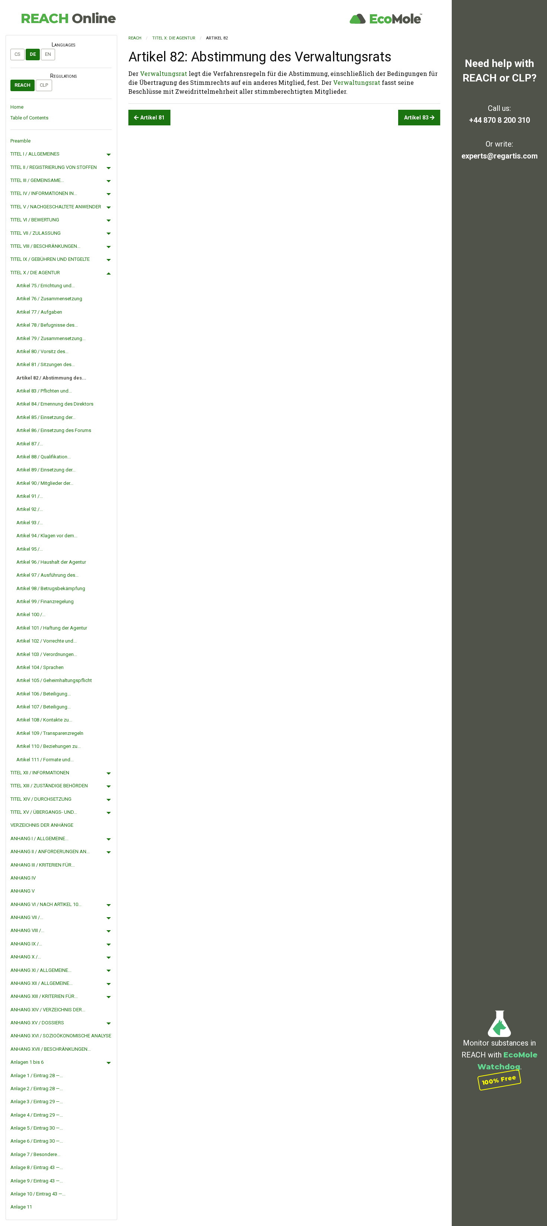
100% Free (499, 1079)
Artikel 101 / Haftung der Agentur (51, 628)
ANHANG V (22, 891)
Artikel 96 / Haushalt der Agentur (51, 562)
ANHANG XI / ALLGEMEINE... (40, 970)
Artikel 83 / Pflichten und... (44, 391)
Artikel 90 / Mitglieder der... (44, 483)
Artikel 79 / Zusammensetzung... (51, 338)
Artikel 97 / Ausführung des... (47, 575)
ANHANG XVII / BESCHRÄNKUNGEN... (50, 1049)
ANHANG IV (23, 878)
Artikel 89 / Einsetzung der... (46, 470)
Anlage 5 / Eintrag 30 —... (36, 1128)
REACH (68, 18)
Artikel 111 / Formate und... (45, 759)
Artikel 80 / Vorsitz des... (42, 351)
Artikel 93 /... (29, 522)
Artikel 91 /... (29, 496)
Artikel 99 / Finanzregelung (45, 601)
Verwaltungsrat (163, 73)
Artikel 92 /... (29, 509)
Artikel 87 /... (29, 443)
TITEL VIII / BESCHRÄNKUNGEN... (45, 246)
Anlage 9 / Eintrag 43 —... (36, 1181)
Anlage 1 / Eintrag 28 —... (36, 1075)
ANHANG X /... (25, 957)
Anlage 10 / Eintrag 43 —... (37, 1194)
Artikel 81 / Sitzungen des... (45, 364)
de (33, 54)
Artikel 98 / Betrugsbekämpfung (50, 588)
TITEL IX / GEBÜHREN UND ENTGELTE (50, 259)
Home (16, 107)
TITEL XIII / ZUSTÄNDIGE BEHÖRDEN (49, 785)
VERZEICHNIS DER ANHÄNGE (41, 825)
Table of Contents (29, 118)
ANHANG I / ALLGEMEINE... (39, 838)
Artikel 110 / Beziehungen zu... (48, 746)
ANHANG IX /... (26, 944)
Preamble (20, 141)
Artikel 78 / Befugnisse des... (47, 325)
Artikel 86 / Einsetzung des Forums (53, 430)
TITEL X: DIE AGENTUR (173, 38)
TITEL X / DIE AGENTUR (35, 272)
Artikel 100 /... (30, 614)
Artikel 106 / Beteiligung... (43, 694)
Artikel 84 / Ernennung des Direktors (54, 404)
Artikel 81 (151, 118)
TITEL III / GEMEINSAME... (37, 180)
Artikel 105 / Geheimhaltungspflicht (54, 680)
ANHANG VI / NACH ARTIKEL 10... (45, 904)
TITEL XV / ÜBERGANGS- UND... (43, 812)
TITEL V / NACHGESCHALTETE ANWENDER (55, 206)
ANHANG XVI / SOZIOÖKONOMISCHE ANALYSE (60, 1035)
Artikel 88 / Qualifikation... (43, 457)
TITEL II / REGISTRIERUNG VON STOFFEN (53, 167)
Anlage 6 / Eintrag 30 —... (36, 1141)
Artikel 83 (417, 118)
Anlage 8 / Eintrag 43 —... (36, 1167)
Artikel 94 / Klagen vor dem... (46, 535)
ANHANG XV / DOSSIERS (37, 1022)
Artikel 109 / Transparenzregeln (49, 733)
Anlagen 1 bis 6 (27, 1062)
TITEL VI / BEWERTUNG (34, 220)
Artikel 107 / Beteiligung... (43, 707)
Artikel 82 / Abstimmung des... (51, 378)
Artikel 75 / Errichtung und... (45, 285)
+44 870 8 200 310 (499, 120)
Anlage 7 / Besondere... (35, 1154)
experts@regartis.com (499, 155)
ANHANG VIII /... (27, 930)
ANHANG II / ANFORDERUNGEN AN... (50, 851)
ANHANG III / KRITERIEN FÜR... (42, 865)
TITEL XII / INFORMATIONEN (39, 772)
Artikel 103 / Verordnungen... (46, 654)
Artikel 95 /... (29, 549)
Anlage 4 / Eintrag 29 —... (36, 1115)
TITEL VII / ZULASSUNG (35, 233)
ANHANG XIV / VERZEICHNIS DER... (47, 1009)
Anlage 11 (21, 1207)
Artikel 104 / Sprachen (40, 667)
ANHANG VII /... (26, 917)
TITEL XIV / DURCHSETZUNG (40, 799)
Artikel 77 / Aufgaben (39, 312)
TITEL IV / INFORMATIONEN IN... (43, 193)
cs (17, 54)
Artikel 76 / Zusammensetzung (49, 298)
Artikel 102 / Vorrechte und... (46, 641)
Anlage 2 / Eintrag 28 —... (36, 1088)
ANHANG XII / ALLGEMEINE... (41, 983)
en (48, 54)
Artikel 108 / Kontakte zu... (44, 720)
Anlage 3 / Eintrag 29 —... (36, 1101)
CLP (44, 85)
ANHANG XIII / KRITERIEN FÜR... (44, 996)
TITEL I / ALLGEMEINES (35, 154)
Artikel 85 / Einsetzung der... (46, 417)
